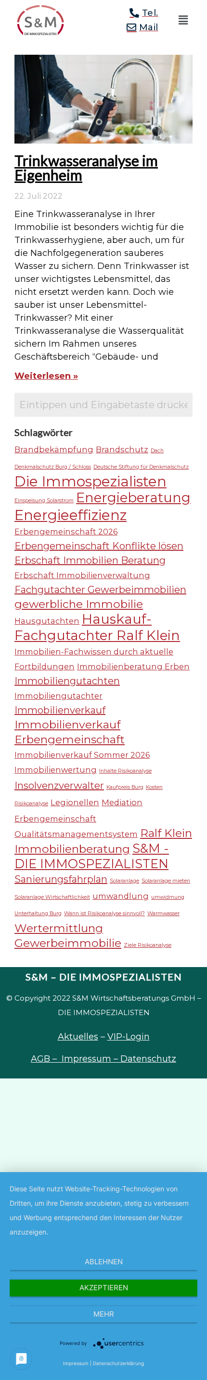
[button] (183, 20)
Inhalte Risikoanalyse (125, 771)
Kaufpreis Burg (124, 787)
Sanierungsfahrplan (60, 879)
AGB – (46, 1058)
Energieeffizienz (70, 515)
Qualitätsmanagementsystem (76, 834)
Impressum (76, 1363)
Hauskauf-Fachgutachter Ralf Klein (97, 627)
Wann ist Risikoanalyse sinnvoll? (104, 913)
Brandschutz (122, 449)
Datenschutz (148, 1058)
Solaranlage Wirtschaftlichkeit (52, 897)
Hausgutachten (46, 621)
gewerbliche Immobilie (78, 604)
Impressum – (91, 1058)
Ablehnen (104, 1261)
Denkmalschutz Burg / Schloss (52, 467)
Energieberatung (133, 497)
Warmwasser (163, 913)
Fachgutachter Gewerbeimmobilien (100, 589)
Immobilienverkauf (59, 710)
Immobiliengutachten (67, 681)
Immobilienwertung (55, 770)
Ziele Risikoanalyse (147, 945)
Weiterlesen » (46, 376)
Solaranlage (124, 881)
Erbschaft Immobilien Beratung (90, 560)
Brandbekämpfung (53, 449)
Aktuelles (78, 1036)
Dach (157, 451)
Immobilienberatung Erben (133, 666)
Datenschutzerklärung (118, 1363)
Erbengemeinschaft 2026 (65, 531)
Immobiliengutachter (58, 696)
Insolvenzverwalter (59, 785)
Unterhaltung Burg (38, 913)
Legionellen (75, 802)
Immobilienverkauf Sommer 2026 (82, 755)
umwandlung (120, 896)
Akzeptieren (103, 1287)
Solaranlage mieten (166, 881)
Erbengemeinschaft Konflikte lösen (98, 546)
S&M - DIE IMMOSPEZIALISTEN (91, 856)
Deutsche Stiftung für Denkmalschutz (141, 467)
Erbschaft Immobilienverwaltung (82, 575)
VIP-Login (128, 1036)
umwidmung (167, 897)
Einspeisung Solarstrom (44, 500)
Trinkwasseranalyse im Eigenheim (86, 167)
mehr (103, 1314)
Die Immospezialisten (90, 481)
